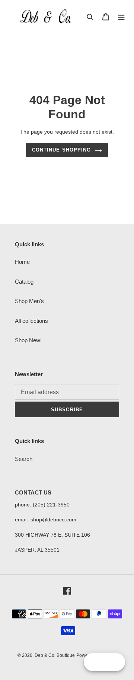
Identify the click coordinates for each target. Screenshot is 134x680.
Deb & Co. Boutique (55, 655)
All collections (31, 321)
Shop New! (28, 340)
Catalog (24, 281)
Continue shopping (61, 150)
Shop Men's (29, 301)
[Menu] (121, 17)
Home (22, 262)
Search (23, 459)
